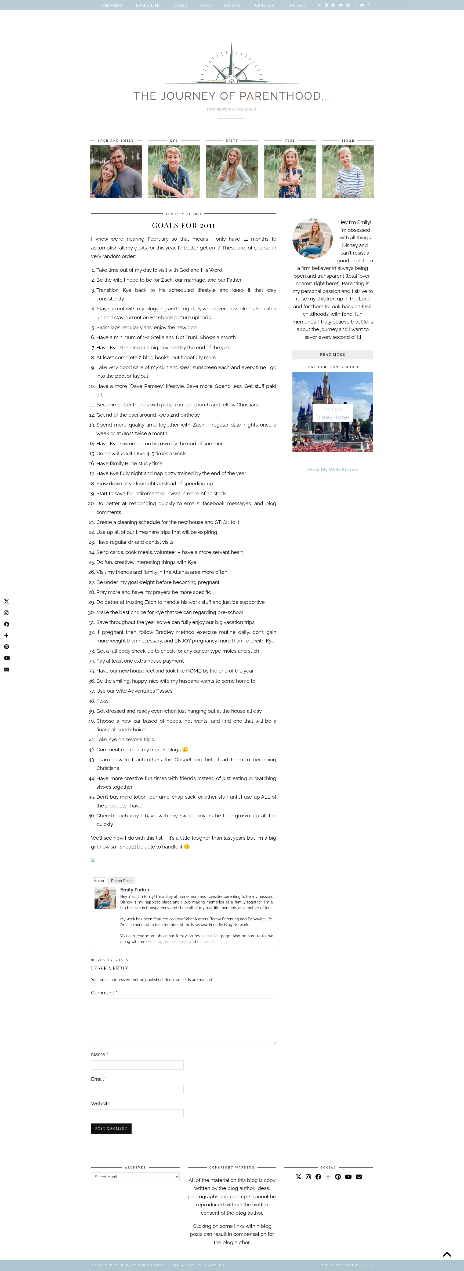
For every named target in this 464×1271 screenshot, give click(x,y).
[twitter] (299, 1176)
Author (99, 881)
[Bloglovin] (355, 5)
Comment (104, 993)
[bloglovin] (328, 1176)
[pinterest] (338, 1176)
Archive (232, 5)
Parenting (111, 5)
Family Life (147, 5)
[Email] (362, 5)
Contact (296, 5)
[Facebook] (348, 5)
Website (100, 1103)
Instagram (160, 941)
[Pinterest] (333, 5)
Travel (180, 5)
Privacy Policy (187, 1265)
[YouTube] (341, 5)
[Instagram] (326, 5)
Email (99, 1079)
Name (99, 1054)
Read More (332, 354)
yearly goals (112, 960)
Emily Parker (135, 889)
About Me (264, 5)
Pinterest (205, 941)
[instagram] (308, 1176)
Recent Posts (121, 881)
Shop (205, 5)
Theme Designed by (347, 1265)
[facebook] (318, 1176)
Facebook (179, 941)
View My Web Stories (332, 469)
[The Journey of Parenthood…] (232, 74)
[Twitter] (319, 5)
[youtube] (348, 1176)
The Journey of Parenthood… (135, 1265)
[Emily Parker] (105, 907)
